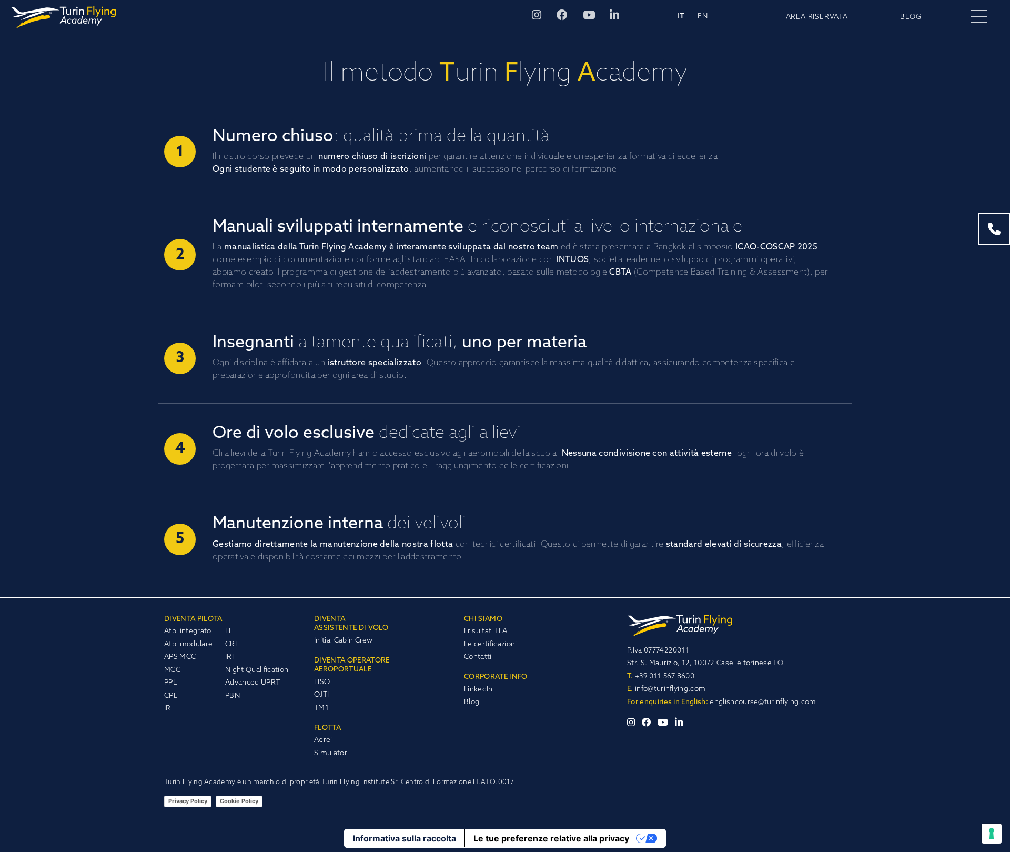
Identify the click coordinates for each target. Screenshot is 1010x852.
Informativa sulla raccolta (404, 838)
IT (681, 16)
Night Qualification (256, 670)
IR (167, 708)
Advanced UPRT (252, 682)
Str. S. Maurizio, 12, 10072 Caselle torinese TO (705, 663)
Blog (471, 702)
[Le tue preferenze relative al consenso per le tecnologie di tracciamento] (992, 834)
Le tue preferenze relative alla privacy (551, 838)
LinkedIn (478, 689)
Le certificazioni (490, 644)
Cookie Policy (239, 801)
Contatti (478, 657)
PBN (232, 696)
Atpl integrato (187, 631)
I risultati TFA (485, 631)
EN (703, 16)
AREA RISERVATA (817, 17)
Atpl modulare (188, 644)
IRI (229, 657)
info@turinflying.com (666, 689)
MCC (172, 670)
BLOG (910, 17)
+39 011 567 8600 (660, 676)
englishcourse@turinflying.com (763, 702)
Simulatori (331, 753)
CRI (231, 644)
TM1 (321, 708)
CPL (170, 696)
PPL (170, 682)
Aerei (323, 740)
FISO (322, 682)
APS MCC (180, 657)
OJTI (321, 694)
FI (228, 631)
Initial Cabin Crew (343, 640)
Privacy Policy (187, 801)
